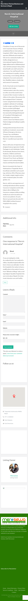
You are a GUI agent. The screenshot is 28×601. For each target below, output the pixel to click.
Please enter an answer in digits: (11, 334)
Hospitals (7, 207)
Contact (14, 592)
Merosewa (14, 476)
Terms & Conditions (8, 590)
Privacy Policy (21, 588)
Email (4, 321)
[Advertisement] (14, 442)
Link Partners (21, 590)
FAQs (15, 590)
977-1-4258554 (9, 417)
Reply (5, 282)
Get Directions (9, 423)
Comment (5, 294)
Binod (12, 251)
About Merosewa (12, 588)
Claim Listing (14, 26)
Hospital (17, 21)
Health (10, 21)
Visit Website (8, 420)
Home (4, 588)
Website (5, 328)
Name (5, 315)
